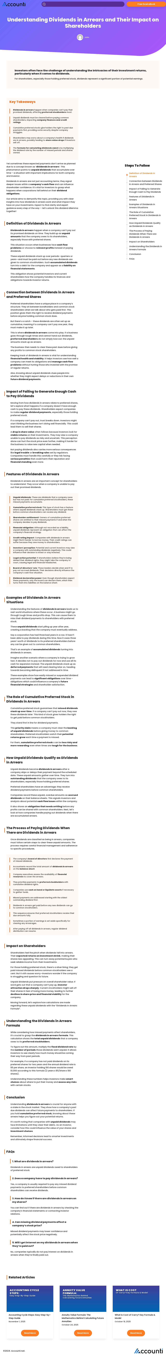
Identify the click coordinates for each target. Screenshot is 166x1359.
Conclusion (135, 254)
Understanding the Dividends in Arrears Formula (145, 248)
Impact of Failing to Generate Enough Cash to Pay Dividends (145, 190)
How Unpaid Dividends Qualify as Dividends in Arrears (144, 225)
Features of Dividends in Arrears (141, 198)
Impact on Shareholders (142, 241)
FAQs (131, 258)
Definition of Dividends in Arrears (142, 175)
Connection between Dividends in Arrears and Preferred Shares (145, 183)
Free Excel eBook (146, 4)
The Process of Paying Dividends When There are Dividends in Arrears (142, 234)
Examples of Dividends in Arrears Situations (142, 206)
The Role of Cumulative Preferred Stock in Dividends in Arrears (145, 215)
